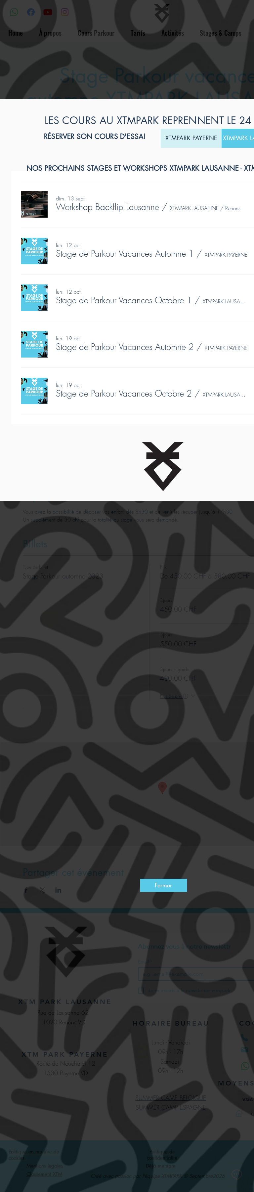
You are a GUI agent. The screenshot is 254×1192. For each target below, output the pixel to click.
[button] (107, 207)
